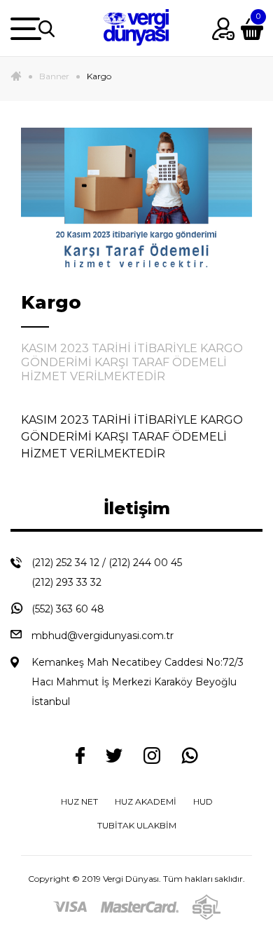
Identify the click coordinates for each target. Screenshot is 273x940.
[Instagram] (152, 755)
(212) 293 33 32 (66, 582)
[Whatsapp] (189, 755)
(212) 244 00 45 (145, 562)
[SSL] (206, 907)
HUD (203, 801)
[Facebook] (80, 755)
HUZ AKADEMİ (145, 801)
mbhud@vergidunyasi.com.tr (102, 635)
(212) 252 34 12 (65, 562)
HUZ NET (79, 801)
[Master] (139, 906)
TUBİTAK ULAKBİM (136, 825)
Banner (54, 76)
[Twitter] (114, 754)
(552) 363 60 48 (67, 609)
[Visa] (70, 906)
